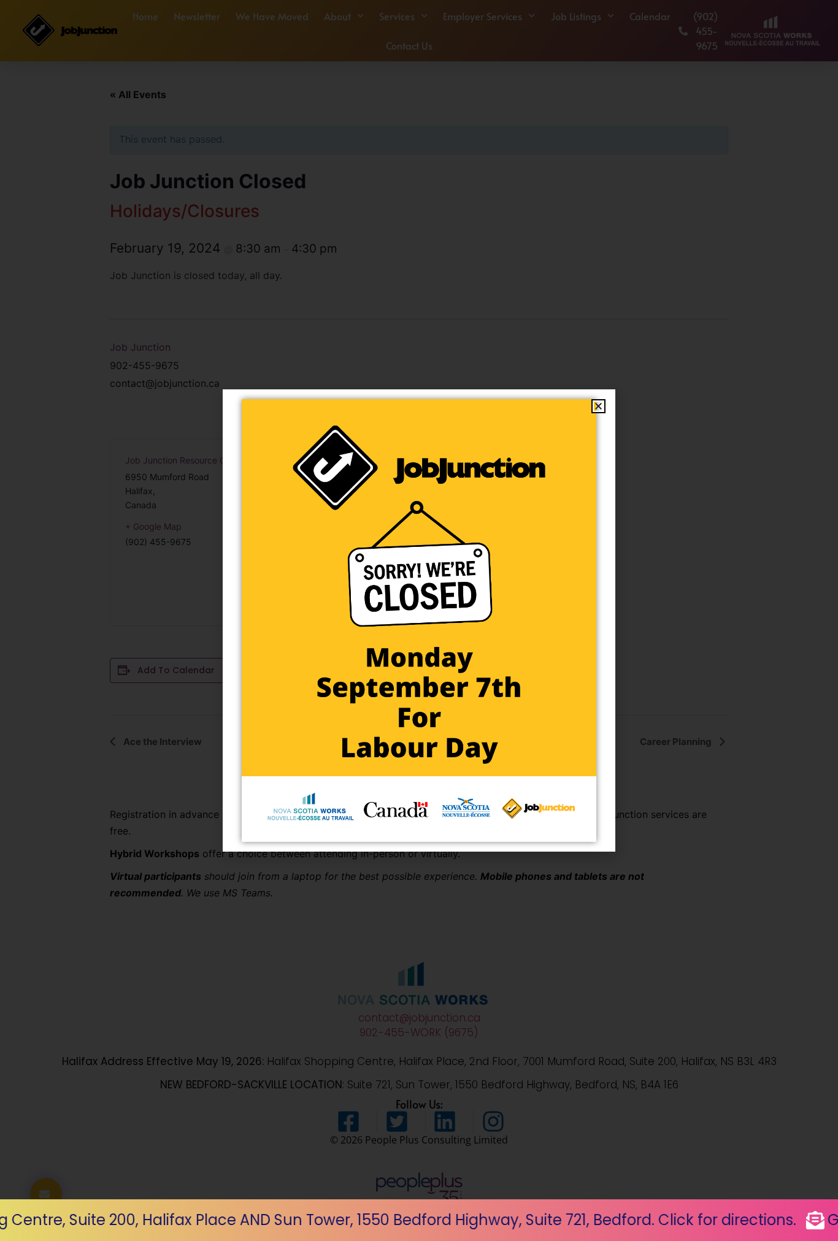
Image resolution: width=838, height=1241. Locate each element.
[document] (419, 620)
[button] (598, 406)
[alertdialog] (419, 1220)
